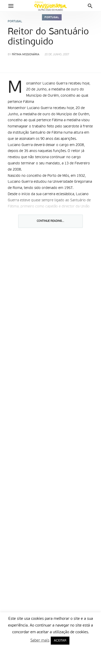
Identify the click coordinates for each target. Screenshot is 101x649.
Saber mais (39, 640)
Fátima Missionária (25, 54)
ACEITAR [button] (60, 640)
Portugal (52, 17)
